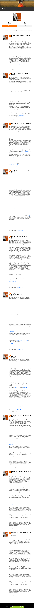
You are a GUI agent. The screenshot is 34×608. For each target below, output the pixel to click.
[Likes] (9, 119)
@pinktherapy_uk (11, 444)
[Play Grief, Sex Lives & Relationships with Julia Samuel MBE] (10, 533)
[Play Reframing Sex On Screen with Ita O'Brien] (10, 237)
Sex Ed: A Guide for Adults (25, 151)
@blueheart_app (11, 459)
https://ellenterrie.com (16, 157)
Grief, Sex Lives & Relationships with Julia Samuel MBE (21, 533)
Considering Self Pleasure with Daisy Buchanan (20, 355)
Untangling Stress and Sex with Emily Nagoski (20, 170)
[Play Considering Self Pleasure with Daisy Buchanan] (10, 356)
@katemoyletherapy (21, 116)
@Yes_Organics (11, 343)
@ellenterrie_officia (21, 162)
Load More (17, 598)
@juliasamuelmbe (14, 572)
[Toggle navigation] (33, 1)
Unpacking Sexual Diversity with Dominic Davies (21, 416)
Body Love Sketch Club (16, 149)
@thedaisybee (25, 387)
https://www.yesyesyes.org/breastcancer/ (22, 340)
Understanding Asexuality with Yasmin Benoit (20, 36)
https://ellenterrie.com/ (14, 164)
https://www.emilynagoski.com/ (13, 208)
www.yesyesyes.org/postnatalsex (20, 112)
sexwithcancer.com (11, 329)
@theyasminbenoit (21, 64)
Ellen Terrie (21, 154)
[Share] (16, 69)
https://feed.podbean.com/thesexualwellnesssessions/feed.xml (11, 10)
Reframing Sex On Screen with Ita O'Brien (19, 237)
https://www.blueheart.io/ (12, 457)
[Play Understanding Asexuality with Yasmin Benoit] (10, 36)
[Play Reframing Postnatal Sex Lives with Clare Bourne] (10, 74)
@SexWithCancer (11, 331)
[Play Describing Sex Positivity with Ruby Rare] (10, 124)
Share (9, 25)
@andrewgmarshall (19, 500)
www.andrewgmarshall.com (12, 504)
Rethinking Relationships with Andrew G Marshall (21, 472)
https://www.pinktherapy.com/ (13, 442)
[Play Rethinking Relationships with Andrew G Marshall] (10, 472)
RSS (25, 25)
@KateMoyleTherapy (20, 230)
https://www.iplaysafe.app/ (12, 281)
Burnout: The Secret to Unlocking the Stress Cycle (16, 209)
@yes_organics (21, 117)
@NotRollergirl (17, 387)
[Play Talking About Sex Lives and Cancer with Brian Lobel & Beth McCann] (10, 294)
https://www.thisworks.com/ (13, 222)
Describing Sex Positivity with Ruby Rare (21, 123)
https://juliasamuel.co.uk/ (12, 571)
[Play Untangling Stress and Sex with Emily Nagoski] (10, 171)
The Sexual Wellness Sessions (9, 9)
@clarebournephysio (22, 115)
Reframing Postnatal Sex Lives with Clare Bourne (21, 74)
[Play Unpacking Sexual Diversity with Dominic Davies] (10, 416)
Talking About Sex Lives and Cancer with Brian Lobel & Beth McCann (20, 293)
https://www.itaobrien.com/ (12, 272)
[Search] (31, 1)
